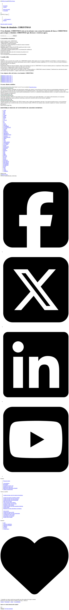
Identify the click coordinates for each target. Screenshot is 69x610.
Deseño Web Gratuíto (7, 517)
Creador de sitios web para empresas (11, 498)
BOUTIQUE (6, 161)
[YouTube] (35, 476)
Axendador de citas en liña (9, 514)
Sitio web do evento (7, 501)
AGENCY (5, 132)
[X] (35, 326)
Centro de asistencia (7, 524)
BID (4, 153)
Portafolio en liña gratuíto (8, 505)
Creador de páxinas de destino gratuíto (11, 497)
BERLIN (5, 150)
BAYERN (5, 148)
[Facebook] (35, 251)
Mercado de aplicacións (10, 488)
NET (4, 111)
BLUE (4, 159)
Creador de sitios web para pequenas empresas (13, 506)
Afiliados (5, 526)
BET (4, 151)
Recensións (5, 484)
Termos (2, 601)
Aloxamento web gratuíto (8, 515)
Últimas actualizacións (8, 489)
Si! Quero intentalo (9, 608)
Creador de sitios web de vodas (10, 503)
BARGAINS (6, 146)
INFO (4, 116)
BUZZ (4, 166)
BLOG (4, 157)
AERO (4, 129)
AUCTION (5, 144)
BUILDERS (6, 163)
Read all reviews (32, 87)
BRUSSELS (6, 162)
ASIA (4, 140)
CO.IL (4, 123)
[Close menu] (8, 14)
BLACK (5, 156)
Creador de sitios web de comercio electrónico (13, 495)
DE (4, 122)
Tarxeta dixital (6, 507)
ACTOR (5, 128)
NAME (4, 115)
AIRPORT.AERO (7, 134)
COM (4, 110)
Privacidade (7, 601)
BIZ (4, 114)
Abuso (11, 601)
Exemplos (5, 5)
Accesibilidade (17, 601)
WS (4, 119)
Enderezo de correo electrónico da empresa (12, 508)
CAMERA (5, 171)
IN (3, 121)
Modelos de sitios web (8, 487)
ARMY (5, 138)
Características (6, 483)
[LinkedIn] (35, 401)
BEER (4, 149)
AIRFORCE (6, 133)
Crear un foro (6, 511)
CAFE (4, 170)
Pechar (2, 608)
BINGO (5, 155)
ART (4, 139)
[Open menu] (1, 13)
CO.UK (5, 120)
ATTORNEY (6, 143)
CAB (4, 168)
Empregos (7, 525)
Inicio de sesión (6, 9)
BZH (4, 167)
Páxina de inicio (6, 481)
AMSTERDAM (6, 137)
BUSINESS (5, 165)
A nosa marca (6, 529)
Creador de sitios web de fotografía (10, 500)
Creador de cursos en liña (8, 512)
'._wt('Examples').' (7, 19)
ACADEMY (6, 126)
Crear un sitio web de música (9, 502)
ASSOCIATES (6, 142)
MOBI (4, 117)
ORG (4, 112)
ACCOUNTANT (7, 127)
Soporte (5, 7)
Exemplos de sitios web (8, 485)
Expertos (5, 527)
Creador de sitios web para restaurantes (11, 513)
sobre (4, 522)
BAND (4, 145)
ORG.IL (5, 125)
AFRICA (5, 131)
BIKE (4, 154)
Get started (5, 10)
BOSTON (5, 160)
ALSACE (5, 136)
